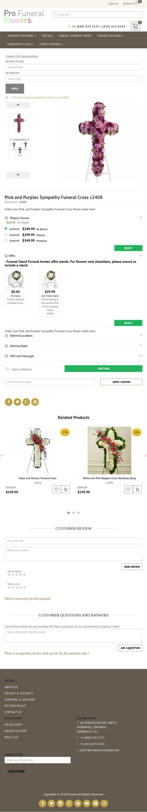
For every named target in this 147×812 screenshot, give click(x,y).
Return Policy (15, 706)
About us (11, 687)
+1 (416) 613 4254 (92, 744)
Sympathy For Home (20, 35)
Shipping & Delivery (20, 699)
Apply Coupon (121, 382)
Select (128, 248)
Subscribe (16, 771)
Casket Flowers (50, 44)
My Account (13, 724)
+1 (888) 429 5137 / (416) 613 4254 (98, 26)
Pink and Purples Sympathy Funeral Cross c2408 (40, 97)
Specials (47, 35)
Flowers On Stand (109, 35)
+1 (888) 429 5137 (92, 737)
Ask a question (130, 648)
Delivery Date (13, 73)
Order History (16, 731)
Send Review (132, 567)
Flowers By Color (19, 44)
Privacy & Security (19, 693)
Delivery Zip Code (15, 61)
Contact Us (13, 712)
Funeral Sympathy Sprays (75, 35)
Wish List (12, 737)
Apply (14, 88)
